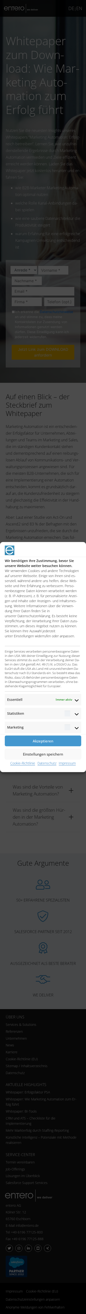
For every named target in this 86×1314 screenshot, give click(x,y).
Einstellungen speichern (43, 754)
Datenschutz (47, 763)
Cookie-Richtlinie (22, 763)
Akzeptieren (43, 741)
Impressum (67, 763)
